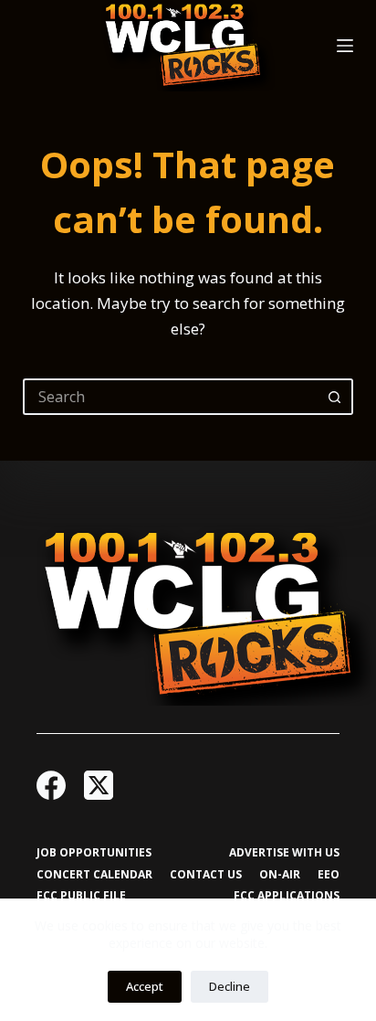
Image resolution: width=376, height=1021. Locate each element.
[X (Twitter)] (98, 785)
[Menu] (345, 45)
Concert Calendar (94, 874)
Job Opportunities (94, 853)
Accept (144, 986)
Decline (229, 986)
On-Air (279, 874)
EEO (328, 874)
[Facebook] (51, 785)
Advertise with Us (284, 853)
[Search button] (335, 396)
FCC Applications (286, 895)
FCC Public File (81, 895)
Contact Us (206, 874)
